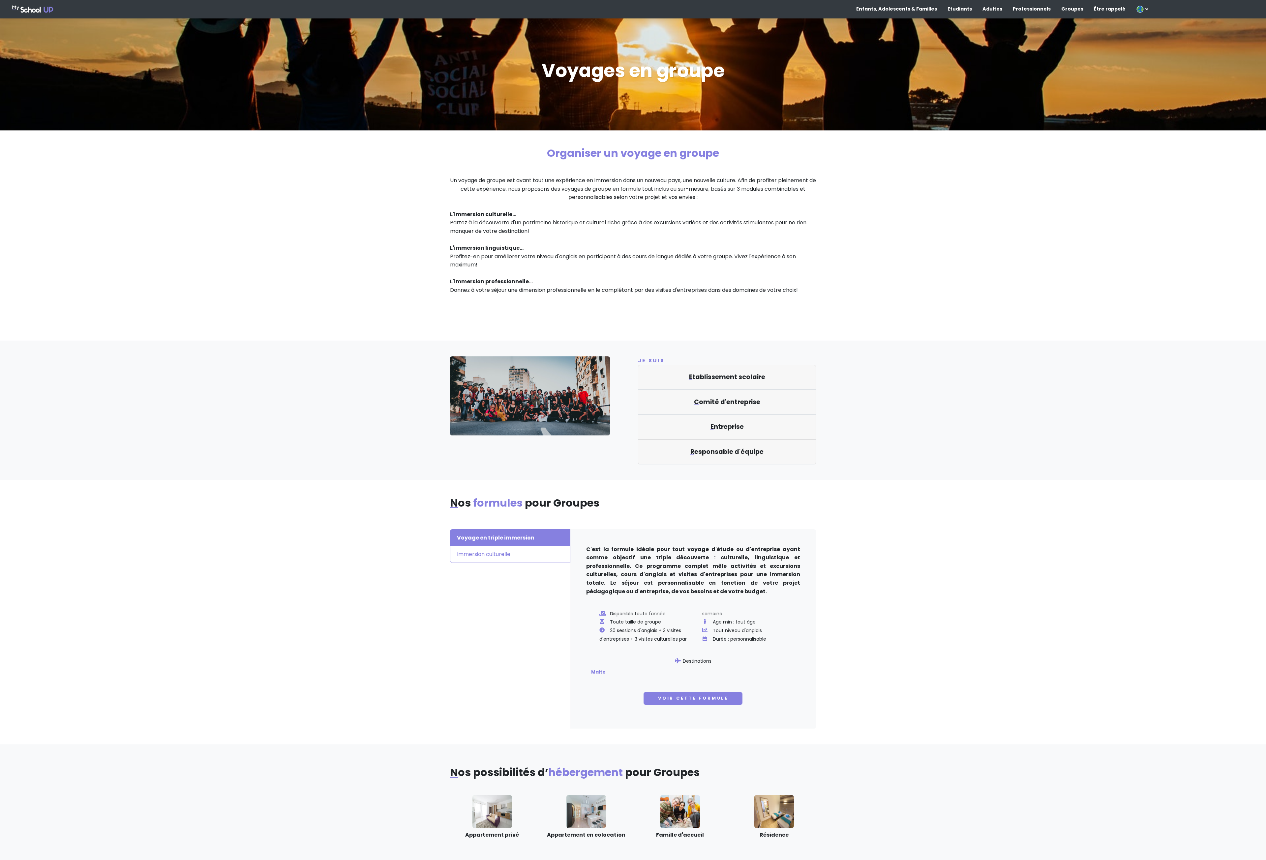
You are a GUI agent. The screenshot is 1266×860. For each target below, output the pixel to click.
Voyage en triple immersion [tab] (495, 537)
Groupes (1072, 9)
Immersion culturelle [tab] (483, 554)
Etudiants (960, 9)
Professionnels (1032, 9)
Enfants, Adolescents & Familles (896, 9)
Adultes (992, 9)
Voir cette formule (693, 698)
